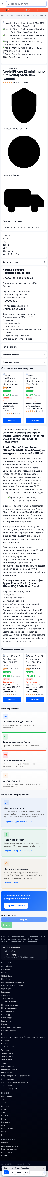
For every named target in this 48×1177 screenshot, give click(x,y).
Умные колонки (8, 1053)
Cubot (3, 1132)
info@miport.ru (9, 951)
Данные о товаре (10, 262)
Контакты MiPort (11, 883)
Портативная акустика (11, 1027)
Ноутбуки (5, 979)
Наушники (5, 972)
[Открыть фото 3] (24, 37)
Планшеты (5, 969)
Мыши (4, 1024)
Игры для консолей (9, 1008)
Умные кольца (7, 1056)
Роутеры (5, 1034)
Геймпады (5, 992)
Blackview (5, 1122)
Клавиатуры (6, 1014)
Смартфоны (15, 15)
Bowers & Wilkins (8, 1128)
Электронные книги (9, 1089)
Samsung (5, 1106)
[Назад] (3, 4)
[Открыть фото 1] (24, 24)
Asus (3, 1112)
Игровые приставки (10, 1005)
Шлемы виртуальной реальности (15, 1076)
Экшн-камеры (7, 1079)
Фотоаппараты (7, 1072)
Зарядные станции (9, 1002)
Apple (3, 1103)
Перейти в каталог (16, 905)
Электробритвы (8, 1085)
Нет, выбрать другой (19, 1172)
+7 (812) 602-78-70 (12, 947)
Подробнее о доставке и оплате (18, 821)
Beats (3, 1119)
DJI (2, 1135)
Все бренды (6, 1096)
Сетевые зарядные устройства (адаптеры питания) (24, 1037)
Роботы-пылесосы (9, 1031)
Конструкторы (7, 1021)
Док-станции (7, 998)
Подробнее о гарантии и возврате (19, 851)
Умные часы (6, 976)
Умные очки (6, 1060)
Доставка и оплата (11, 354)
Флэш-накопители (9, 1069)
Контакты (5, 1143)
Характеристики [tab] (21, 429)
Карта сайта (6, 1152)
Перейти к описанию (16, 272)
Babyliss (4, 1116)
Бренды (4, 1155)
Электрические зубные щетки (14, 1082)
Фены (3, 1063)
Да (6, 1172)
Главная (4, 15)
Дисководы (6, 995)
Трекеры (5, 1050)
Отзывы (25, 82)
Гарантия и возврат (11, 362)
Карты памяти (7, 1011)
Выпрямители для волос (12, 985)
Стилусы (5, 1043)
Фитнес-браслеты (9, 1066)
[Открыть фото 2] (24, 31)
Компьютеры (7, 1018)
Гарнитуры (6, 989)
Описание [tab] (7, 429)
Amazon (4, 1109)
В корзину (12, 420)
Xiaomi (4, 1099)
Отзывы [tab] (35, 429)
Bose (3, 1125)
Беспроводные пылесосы (12, 982)
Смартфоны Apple (30, 15)
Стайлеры (5, 1040)
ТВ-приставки (7, 1047)
